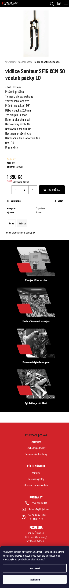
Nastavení (35, 568)
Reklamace (36, 441)
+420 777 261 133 (39, 502)
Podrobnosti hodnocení (47, 61)
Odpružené (40, 208)
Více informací (38, 559)
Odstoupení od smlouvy (36, 454)
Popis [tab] (11, 223)
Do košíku (54, 189)
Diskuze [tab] (22, 223)
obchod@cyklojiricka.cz (39, 509)
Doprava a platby (36, 478)
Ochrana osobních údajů (36, 485)
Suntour (19, 166)
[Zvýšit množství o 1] (32, 190)
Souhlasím (35, 579)
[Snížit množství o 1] (16, 190)
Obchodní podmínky (36, 447)
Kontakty (36, 472)
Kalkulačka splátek (21, 181)
